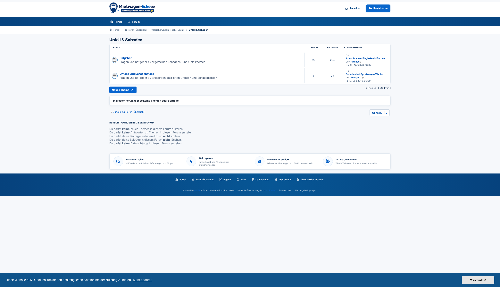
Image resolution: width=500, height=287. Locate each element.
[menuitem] (117, 21)
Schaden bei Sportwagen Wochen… (366, 74)
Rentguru (356, 77)
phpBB (197, 190)
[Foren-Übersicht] (133, 7)
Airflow (355, 61)
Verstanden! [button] (478, 280)
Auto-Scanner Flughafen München (365, 58)
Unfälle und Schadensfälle (137, 73)
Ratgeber (126, 58)
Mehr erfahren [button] (142, 280)
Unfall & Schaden (125, 40)
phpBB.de (270, 190)
